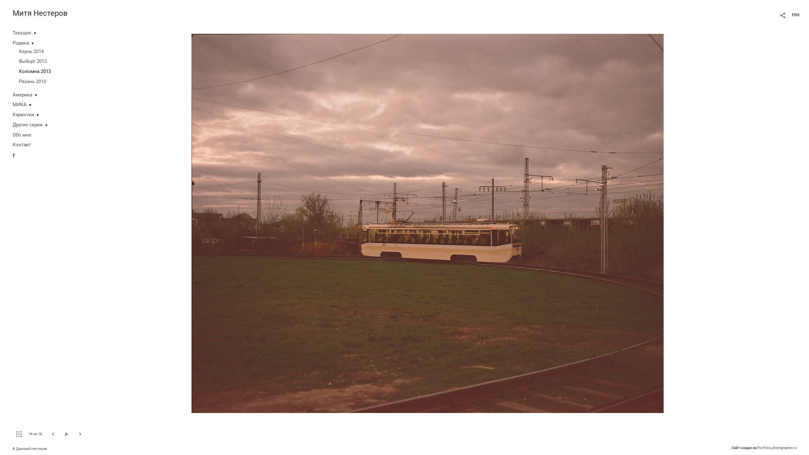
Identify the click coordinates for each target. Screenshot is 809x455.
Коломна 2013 (35, 71)
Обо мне (22, 135)
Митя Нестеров (40, 13)
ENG (796, 15)
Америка (22, 95)
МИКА (20, 104)
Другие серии (28, 125)
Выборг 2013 (33, 61)
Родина (21, 43)
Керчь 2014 (31, 51)
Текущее (22, 33)
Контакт (22, 145)
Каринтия (23, 115)
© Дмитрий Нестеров (30, 449)
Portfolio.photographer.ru (777, 448)
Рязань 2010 (32, 81)
